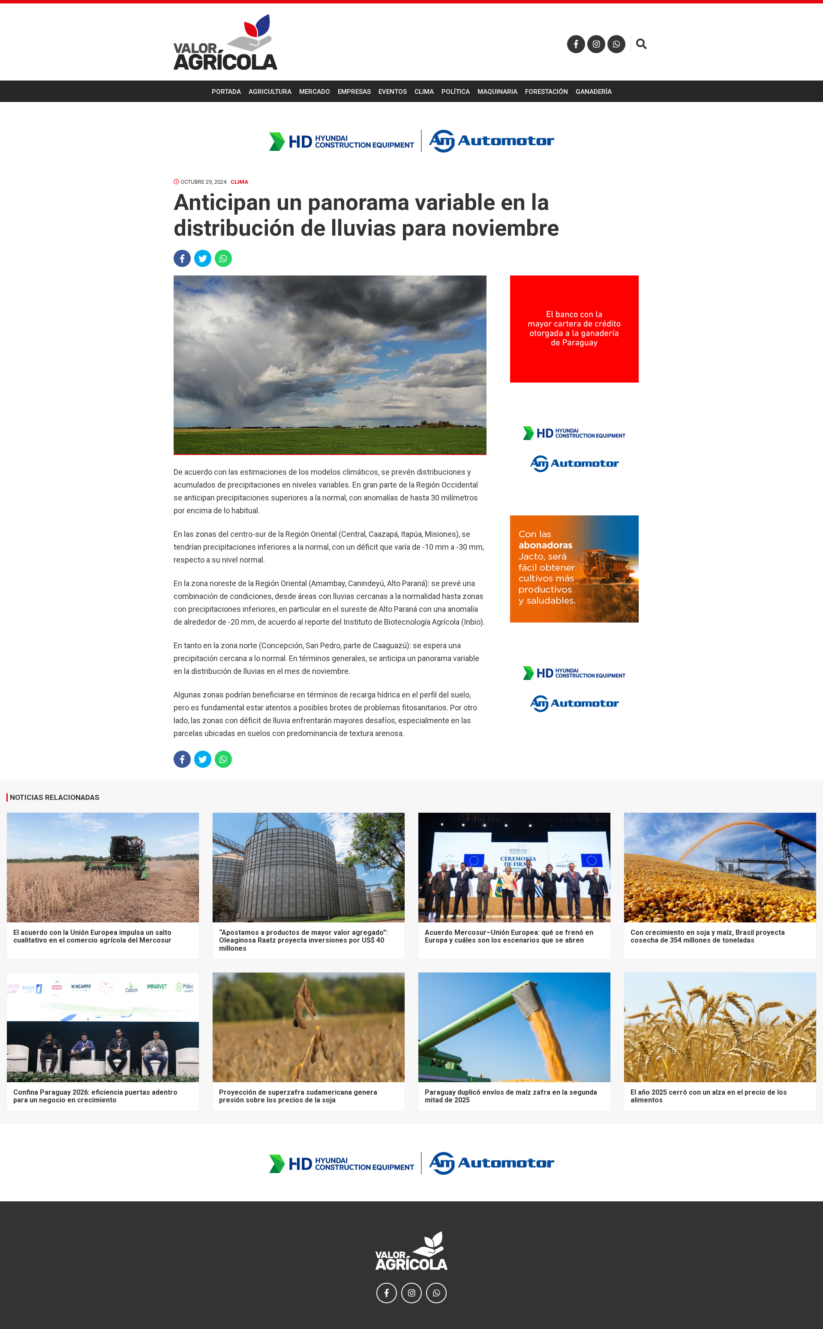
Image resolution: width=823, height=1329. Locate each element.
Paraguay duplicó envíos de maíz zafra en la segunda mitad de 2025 (511, 1096)
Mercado (314, 92)
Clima (424, 92)
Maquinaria (497, 92)
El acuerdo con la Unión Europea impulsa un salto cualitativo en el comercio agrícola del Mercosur (92, 936)
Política (456, 92)
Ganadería (594, 92)
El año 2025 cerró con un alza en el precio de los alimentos (709, 1096)
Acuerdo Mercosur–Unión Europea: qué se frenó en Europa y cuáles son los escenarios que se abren (509, 936)
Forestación (546, 92)
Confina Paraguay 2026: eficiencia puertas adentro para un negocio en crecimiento (95, 1096)
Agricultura (270, 92)
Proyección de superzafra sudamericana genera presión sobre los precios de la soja (298, 1096)
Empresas (354, 92)
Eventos (392, 92)
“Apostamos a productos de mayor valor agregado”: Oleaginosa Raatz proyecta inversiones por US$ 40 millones (303, 940)
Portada (226, 92)
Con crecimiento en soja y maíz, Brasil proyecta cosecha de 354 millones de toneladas (708, 936)
